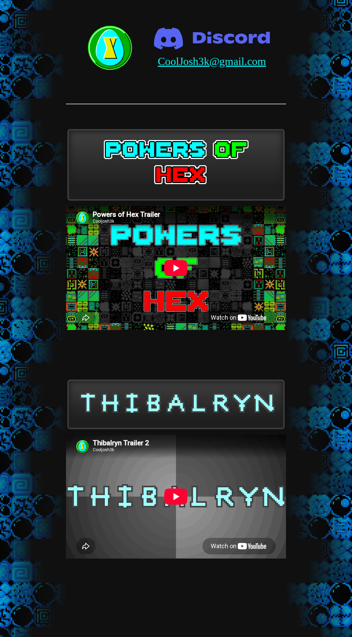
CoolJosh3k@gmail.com (212, 61)
